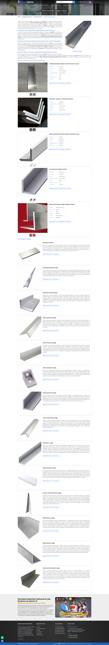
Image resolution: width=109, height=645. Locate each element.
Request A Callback (66, 83)
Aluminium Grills (59, 627)
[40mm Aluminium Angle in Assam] (29, 378)
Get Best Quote (54, 83)
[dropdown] (49, 5)
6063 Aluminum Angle (49, 543)
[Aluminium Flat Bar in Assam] (29, 253)
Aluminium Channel (60, 633)
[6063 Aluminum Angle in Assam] (29, 553)
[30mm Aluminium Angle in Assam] (77, 35)
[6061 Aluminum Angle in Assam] (29, 528)
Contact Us (81, 5)
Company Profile (33, 5)
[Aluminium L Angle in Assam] (29, 453)
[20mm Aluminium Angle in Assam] (29, 328)
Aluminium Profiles (60, 628)
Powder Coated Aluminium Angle (52, 493)
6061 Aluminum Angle (49, 518)
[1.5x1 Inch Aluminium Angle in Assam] (29, 428)
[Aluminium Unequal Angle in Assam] (29, 303)
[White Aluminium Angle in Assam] (29, 478)
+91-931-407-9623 (81, 2)
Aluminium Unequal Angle (50, 292)
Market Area (40, 635)
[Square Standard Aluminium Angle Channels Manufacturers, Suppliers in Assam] (33, 148)
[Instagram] (90, 2)
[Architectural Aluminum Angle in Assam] (29, 578)
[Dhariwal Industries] (26, 1)
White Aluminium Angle (49, 468)
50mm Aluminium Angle (49, 393)
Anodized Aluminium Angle (50, 267)
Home (26, 5)
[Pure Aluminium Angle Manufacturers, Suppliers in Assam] (33, 183)
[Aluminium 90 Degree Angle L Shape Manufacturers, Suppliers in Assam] (33, 218)
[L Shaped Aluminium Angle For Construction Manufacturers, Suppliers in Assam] (33, 77)
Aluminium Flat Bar (48, 242)
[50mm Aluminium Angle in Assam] (29, 403)
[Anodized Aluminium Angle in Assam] (29, 278)
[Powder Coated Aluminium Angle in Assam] (29, 503)
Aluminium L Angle (48, 443)
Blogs (75, 5)
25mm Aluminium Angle (49, 342)
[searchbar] (73, 2)
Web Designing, (70, 643)
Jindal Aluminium (67, 5)
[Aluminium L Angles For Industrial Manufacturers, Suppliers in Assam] (33, 112)
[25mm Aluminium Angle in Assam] (29, 353)
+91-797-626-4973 (73, 637)
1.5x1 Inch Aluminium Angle (50, 418)
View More (55, 254)
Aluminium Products (44, 5)
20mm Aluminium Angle (49, 317)
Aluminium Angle (38, 17)
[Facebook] (88, 2)
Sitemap (39, 633)
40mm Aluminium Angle (49, 367)
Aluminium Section (60, 630)
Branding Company (87, 643)
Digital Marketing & (78, 643)
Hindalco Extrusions (56, 5)
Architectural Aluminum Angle (51, 568)
